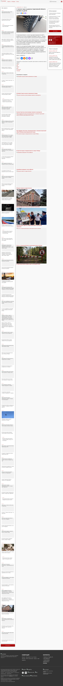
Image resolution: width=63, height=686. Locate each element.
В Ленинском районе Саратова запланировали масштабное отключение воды (54, 22)
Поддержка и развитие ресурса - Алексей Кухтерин (47, 673)
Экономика (23, 658)
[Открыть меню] (61, 1)
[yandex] (26, 675)
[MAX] (25, 13)
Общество (25, 7)
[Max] (49, 40)
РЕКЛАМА (45, 663)
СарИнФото (24, 660)
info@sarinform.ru (52, 43)
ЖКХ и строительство (29, 658)
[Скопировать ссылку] (26, 13)
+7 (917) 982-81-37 (46, 658)
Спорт (38, 658)
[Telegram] (24, 13)
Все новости (4, 8)
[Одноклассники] (22, 13)
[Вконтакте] (26, 673)
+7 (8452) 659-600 (46, 660)
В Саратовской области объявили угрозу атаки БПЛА (54, 14)
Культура (35, 658)
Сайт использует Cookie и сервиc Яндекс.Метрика (8, 681)
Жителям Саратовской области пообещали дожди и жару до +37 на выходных (55, 26)
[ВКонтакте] (21, 13)
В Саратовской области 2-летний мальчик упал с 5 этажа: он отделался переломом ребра (54, 17)
